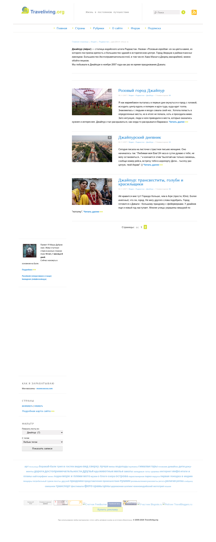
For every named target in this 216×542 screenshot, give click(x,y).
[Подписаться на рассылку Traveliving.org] (194, 14)
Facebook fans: (114, 504)
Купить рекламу (108, 509)
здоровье (155, 471)
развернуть (27, 405)
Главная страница (80, 41)
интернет (166, 471)
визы (112, 466)
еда (96, 471)
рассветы (152, 480)
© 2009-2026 (145, 519)
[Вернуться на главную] (43, 13)
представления (93, 481)
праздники (77, 481)
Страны (80, 28)
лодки (58, 476)
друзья (88, 471)
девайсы (173, 466)
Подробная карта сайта (36, 411)
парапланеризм (136, 476)
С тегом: (25, 438)
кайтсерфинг (40, 476)
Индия (94, 41)
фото (88, 485)
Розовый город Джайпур (141, 90)
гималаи (144, 466)
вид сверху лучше (95, 466)
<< (137, 227)
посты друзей (61, 480)
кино (50, 476)
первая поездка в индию (176, 476)
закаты (128, 471)
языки (168, 486)
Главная (62, 28)
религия (170, 481)
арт (27, 466)
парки (148, 476)
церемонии (117, 486)
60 (170, 95)
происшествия (110, 481)
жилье (118, 471)
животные (106, 471)
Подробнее (27, 269)
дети (182, 466)
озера (111, 476)
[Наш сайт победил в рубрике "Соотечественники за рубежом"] (130, 504)
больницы (33, 466)
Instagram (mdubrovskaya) (34, 279)
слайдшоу (188, 481)
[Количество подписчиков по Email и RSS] (95, 504)
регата (162, 481)
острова (122, 476)
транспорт (63, 486)
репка (180, 481)
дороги (39, 471)
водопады (122, 466)
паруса (156, 476)
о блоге (102, 476)
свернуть (38, 405)
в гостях (68, 466)
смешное (50, 486)
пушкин (125, 481)
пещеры (27, 480)
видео (79, 466)
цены (106, 486)
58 (170, 189)
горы (154, 466)
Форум (135, 28)
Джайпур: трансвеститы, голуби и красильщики (150, 182)
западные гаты (142, 471)
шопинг (128, 486)
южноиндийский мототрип (148, 486)
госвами (162, 466)
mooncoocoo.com (45, 388)
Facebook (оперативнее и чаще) (37, 275)
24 (170, 142)
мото (86, 476)
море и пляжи (72, 476)
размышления (139, 480)
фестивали (77, 486)
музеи (94, 476)
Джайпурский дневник (139, 137)
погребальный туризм (43, 481)
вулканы (133, 466)
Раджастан (104, 41)
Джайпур (149, 95)
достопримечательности (63, 471)
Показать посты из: (30, 428)
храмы (97, 486)
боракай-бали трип (51, 466)
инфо (176, 471)
